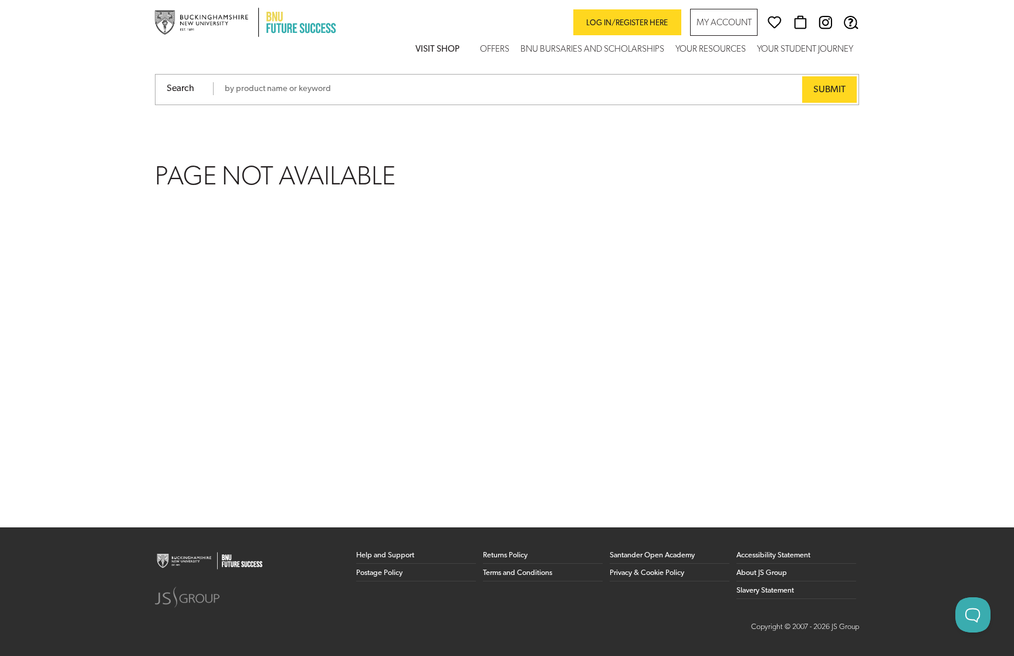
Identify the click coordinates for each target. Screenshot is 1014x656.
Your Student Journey (805, 49)
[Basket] (800, 22)
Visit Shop (437, 49)
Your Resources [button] (710, 49)
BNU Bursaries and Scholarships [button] (592, 49)
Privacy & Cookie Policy (647, 573)
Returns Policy (505, 555)
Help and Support (385, 555)
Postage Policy (379, 573)
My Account (724, 23)
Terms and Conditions (517, 573)
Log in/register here (627, 23)
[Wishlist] (774, 22)
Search (180, 88)
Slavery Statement (765, 590)
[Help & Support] (851, 22)
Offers (494, 49)
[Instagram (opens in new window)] (825, 22)
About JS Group (761, 573)
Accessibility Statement (773, 555)
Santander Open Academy (652, 555)
